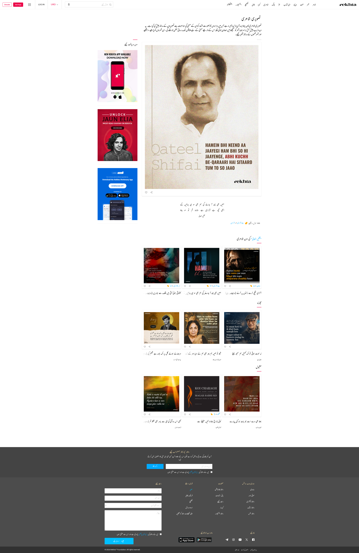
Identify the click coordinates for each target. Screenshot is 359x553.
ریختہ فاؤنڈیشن (219, 489)
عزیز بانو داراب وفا (217, 360)
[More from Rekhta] (29, 4)
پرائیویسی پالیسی (194, 472)
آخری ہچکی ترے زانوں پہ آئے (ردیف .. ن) (243, 293)
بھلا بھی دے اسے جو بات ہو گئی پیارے (245, 421)
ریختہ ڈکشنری (250, 501)
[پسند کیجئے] (146, 192)
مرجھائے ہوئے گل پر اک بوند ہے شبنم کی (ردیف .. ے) (158, 353)
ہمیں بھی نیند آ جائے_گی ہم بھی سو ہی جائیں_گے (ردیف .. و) (196, 293)
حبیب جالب (258, 427)
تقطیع (246, 4)
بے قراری (240, 222)
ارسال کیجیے (116, 541)
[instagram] (233, 539)
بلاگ (273, 4)
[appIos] (187, 539)
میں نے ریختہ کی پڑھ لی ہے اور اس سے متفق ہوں (188, 472)
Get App (18, 5)
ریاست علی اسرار (177, 360)
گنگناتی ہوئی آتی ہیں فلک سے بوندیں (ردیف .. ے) (160, 293)
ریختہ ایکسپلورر (219, 513)
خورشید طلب (218, 427)
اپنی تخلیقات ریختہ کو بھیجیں (184, 513)
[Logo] (348, 5)
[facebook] (253, 539)
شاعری (266, 4)
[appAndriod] (204, 539)
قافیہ (253, 4)
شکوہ (218, 414)
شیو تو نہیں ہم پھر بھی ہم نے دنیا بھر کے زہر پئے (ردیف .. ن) (195, 353)
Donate (7, 5)
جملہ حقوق (237, 550)
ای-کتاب (287, 4)
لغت (301, 4)
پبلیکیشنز (229, 4)
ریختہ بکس (251, 513)
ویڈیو (295, 4)
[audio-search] (69, 4)
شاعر (314, 4)
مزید (222, 4)
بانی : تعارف (219, 495)
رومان (258, 285)
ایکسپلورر (238, 4)
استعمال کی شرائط (244, 550)
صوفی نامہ (251, 495)
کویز (259, 4)
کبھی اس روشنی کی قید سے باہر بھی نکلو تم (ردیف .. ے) (159, 421)
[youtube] (240, 539)
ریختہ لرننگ (250, 507)
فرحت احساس (178, 427)
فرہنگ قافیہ (189, 495)
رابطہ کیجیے (220, 501)
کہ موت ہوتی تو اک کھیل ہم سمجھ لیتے (246, 353)
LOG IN (41, 4)
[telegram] (227, 539)
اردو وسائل (189, 507)
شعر (308, 4)
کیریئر (221, 507)
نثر (279, 4)
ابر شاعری (177, 285)
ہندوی (252, 489)
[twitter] (246, 539)
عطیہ (191, 489)
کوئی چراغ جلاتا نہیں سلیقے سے (209, 421)
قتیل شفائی (202, 216)
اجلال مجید (259, 360)
